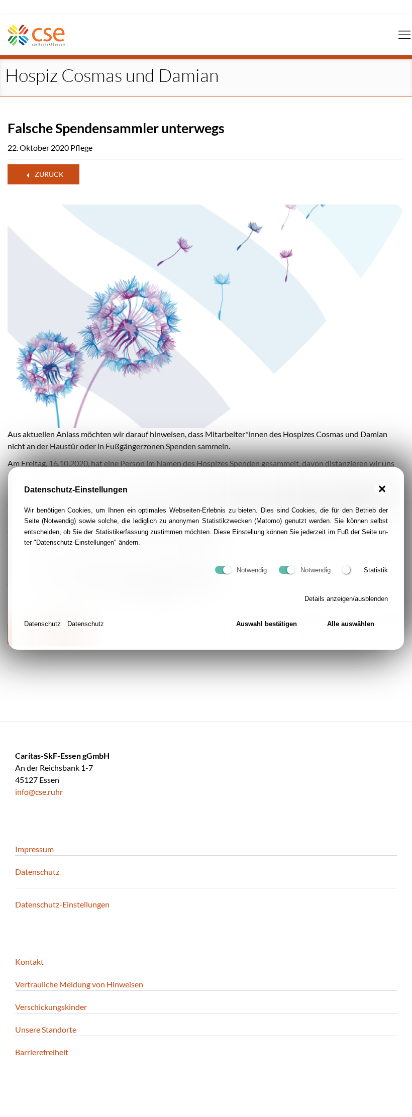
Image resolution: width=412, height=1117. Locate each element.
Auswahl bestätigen (266, 624)
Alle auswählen (350, 624)
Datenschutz (42, 624)
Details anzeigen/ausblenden (346, 598)
